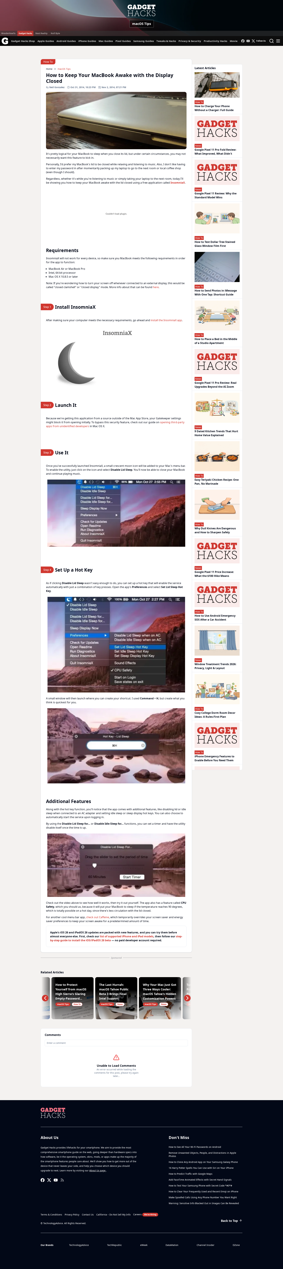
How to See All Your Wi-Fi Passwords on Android (195, 1146)
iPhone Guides (87, 41)
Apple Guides (46, 41)
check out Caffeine (97, 917)
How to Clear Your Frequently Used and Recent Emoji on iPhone (203, 1191)
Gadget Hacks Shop (23, 41)
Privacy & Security (190, 41)
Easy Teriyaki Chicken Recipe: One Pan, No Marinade (217, 481)
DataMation (172, 1245)
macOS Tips (141, 23)
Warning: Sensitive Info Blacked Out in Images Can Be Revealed (204, 1203)
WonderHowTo (8, 33)
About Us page (97, 1170)
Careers (144, 1214)
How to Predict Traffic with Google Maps (190, 1173)
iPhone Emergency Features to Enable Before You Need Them (214, 758)
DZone (236, 1245)
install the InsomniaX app (166, 320)
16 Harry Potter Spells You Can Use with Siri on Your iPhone (201, 1167)
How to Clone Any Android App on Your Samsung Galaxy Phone (203, 1162)
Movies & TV (237, 41)
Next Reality (41, 33)
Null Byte (55, 33)
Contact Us (88, 1214)
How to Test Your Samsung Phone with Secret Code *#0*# (200, 1185)
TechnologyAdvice (79, 1245)
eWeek (143, 1245)
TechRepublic (114, 1245)
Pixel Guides (123, 41)
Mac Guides (106, 41)
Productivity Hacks (215, 41)
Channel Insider (205, 1245)
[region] (116, 357)
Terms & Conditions (51, 1214)
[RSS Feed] (62, 1180)
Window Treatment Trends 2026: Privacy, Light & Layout (215, 666)
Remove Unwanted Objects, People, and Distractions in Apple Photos (202, 1154)
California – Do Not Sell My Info (113, 1214)
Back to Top (229, 1221)
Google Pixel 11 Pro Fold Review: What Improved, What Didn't (215, 151)
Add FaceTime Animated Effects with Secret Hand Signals (200, 1179)
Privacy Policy (72, 1214)
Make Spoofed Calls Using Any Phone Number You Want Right (203, 1197)
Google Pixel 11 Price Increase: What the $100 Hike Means (214, 574)
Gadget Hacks (25, 33)
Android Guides (66, 41)
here (156, 287)
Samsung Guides (143, 41)
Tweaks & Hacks (166, 41)
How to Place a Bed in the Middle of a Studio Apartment (216, 341)
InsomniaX (177, 182)
